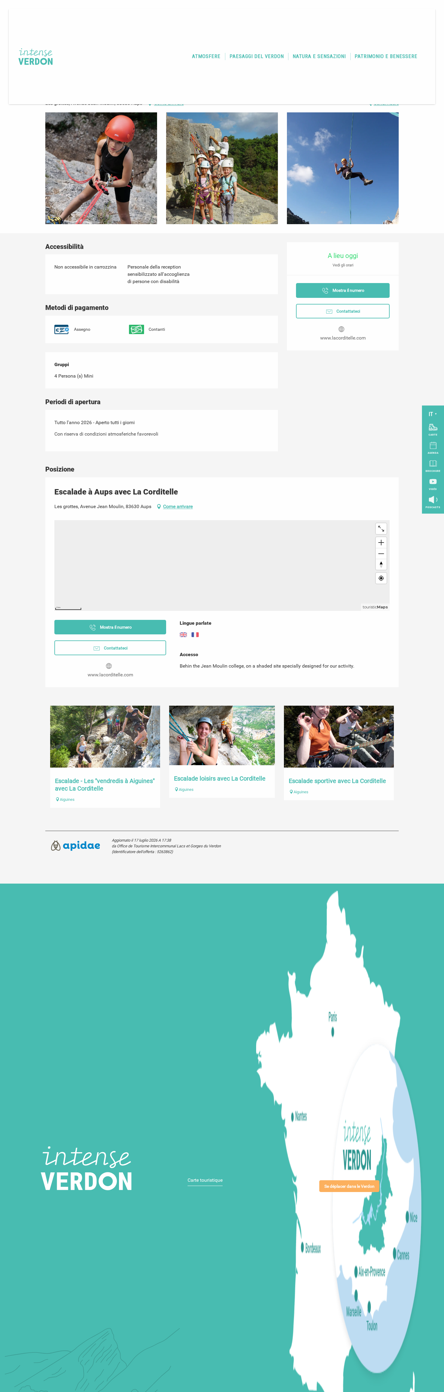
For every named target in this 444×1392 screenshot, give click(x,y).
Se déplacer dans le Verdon (349, 1186)
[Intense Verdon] (32, 56)
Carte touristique (205, 1180)
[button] (206, 56)
